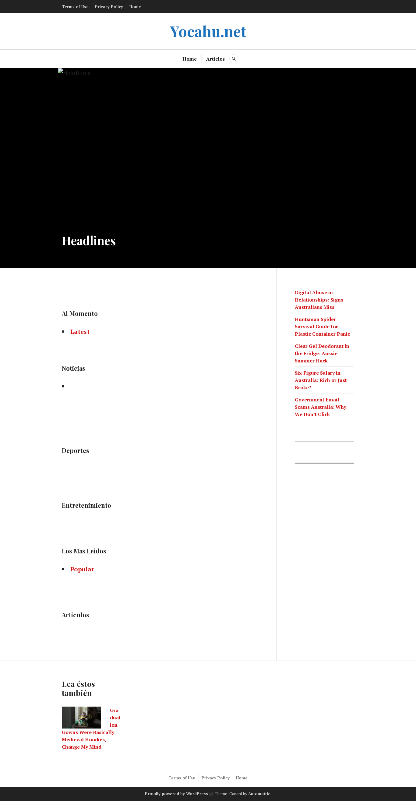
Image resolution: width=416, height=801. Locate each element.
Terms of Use (75, 6)
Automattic (259, 794)
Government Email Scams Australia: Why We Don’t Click (320, 407)
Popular (82, 569)
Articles (215, 58)
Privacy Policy (109, 6)
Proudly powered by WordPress (176, 794)
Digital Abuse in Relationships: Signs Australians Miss (319, 299)
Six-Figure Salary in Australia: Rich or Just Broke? (321, 380)
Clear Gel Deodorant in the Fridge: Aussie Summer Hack (322, 353)
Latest (80, 331)
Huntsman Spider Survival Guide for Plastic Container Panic (322, 326)
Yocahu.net (208, 31)
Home (135, 6)
